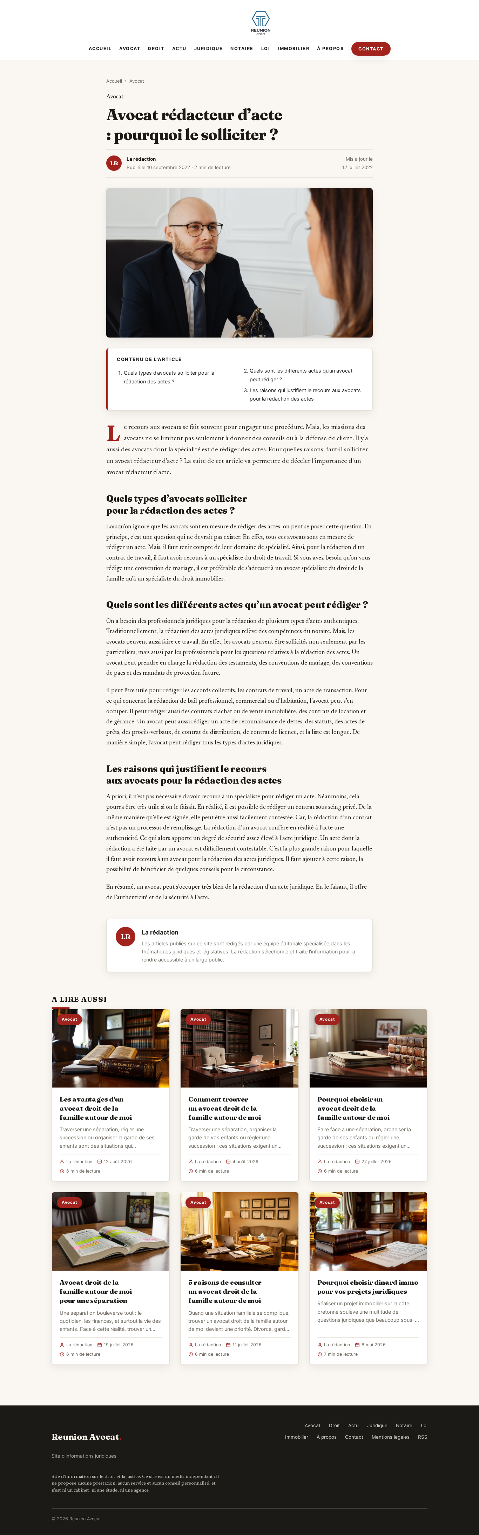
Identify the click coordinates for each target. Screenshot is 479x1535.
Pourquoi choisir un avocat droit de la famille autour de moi (353, 1108)
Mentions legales (391, 1437)
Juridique (208, 48)
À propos (330, 48)
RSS (422, 1437)
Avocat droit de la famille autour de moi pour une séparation (96, 1291)
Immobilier (293, 48)
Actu (179, 48)
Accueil (100, 48)
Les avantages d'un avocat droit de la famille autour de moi (96, 1108)
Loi (265, 48)
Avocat (129, 48)
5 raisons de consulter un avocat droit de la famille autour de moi (225, 1291)
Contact (371, 48)
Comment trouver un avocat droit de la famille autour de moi (224, 1108)
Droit (156, 48)
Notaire (242, 48)
